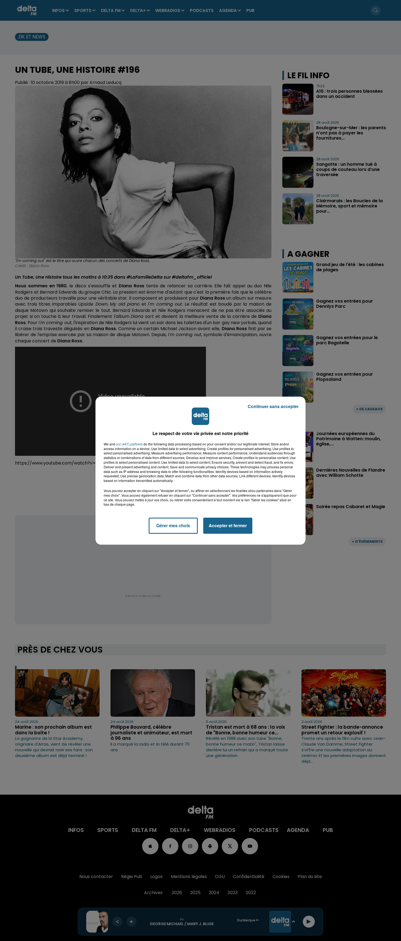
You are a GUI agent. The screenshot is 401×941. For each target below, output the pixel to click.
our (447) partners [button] (129, 444)
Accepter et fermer (228, 525)
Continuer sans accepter (273, 406)
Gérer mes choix (173, 525)
